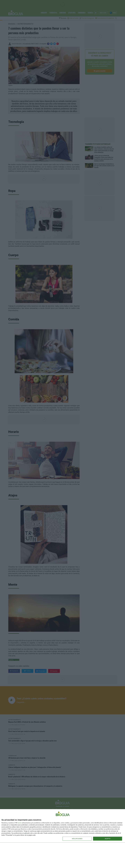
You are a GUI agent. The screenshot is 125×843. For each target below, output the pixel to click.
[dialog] (62, 826)
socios (20, 822)
